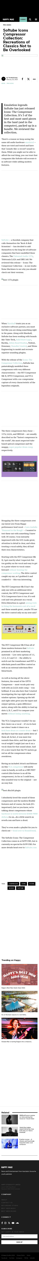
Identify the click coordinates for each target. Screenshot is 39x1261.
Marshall (11, 323)
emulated (29, 142)
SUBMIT (23, 19)
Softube (5, 240)
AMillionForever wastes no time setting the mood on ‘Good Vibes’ (27, 1117)
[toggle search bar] (30, 19)
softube (20, 888)
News (3, 83)
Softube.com (31, 847)
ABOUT (4, 1200)
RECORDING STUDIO (9, 1205)
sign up (19, 1242)
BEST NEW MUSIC (8, 1208)
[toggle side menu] (36, 19)
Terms (28, 1255)
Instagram (19, 1258)
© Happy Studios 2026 (8, 1255)
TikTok (26, 1258)
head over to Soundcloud (24, 830)
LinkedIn (32, 1258)
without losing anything (19, 713)
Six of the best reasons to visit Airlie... (14, 1015)
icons (24, 883)
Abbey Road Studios (18, 343)
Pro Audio (10, 83)
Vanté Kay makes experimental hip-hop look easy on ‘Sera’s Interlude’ (27, 1130)
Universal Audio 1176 (23, 256)
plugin (31, 883)
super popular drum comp (21, 447)
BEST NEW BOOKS (8, 1211)
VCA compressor (15, 766)
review (11, 888)
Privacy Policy (21, 1255)
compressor (13, 883)
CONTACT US (7, 1203)
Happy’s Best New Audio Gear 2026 (13, 988)
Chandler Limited (19, 346)
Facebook (4, 1258)
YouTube (11, 1258)
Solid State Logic (23, 339)
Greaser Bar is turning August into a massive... (17, 1041)
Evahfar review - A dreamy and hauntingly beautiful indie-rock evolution (27, 1142)
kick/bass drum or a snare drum (16, 730)
